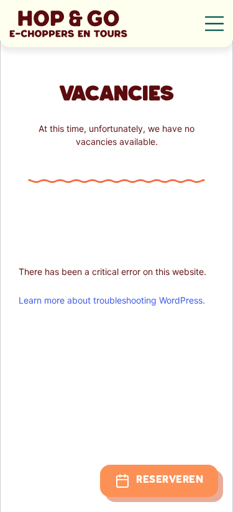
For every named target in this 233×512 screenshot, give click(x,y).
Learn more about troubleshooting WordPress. (112, 300)
